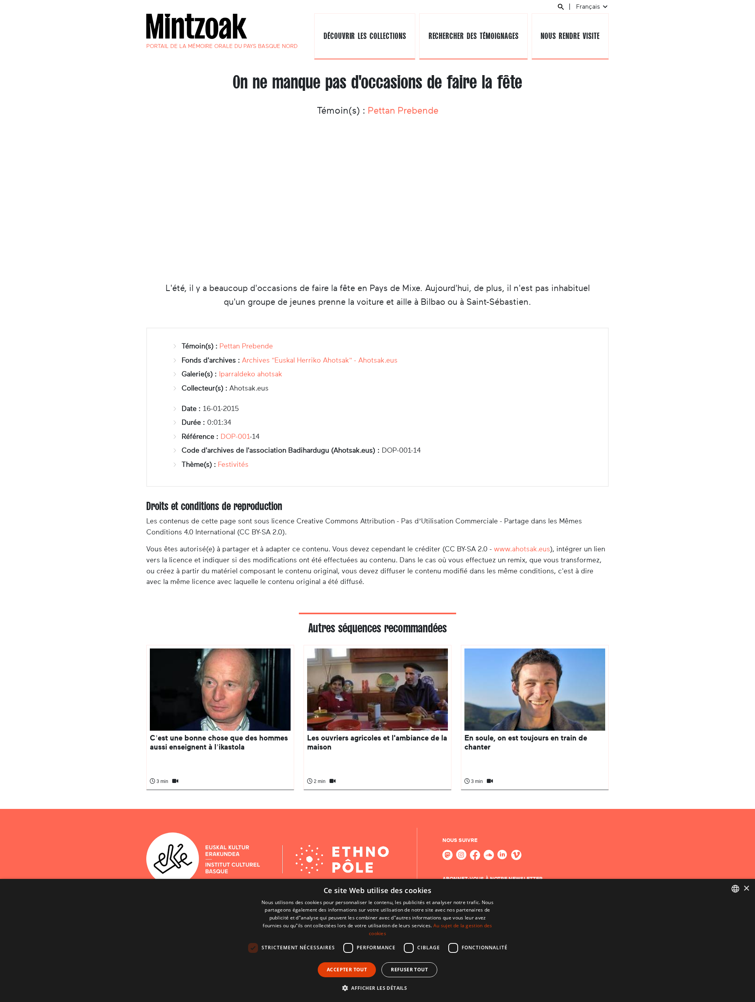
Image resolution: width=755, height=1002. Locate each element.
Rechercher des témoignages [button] (474, 36)
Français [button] (589, 6)
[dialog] (377, 940)
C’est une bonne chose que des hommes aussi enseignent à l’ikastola (219, 742)
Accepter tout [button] (347, 969)
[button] (377, 988)
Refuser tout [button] (409, 969)
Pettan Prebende (403, 110)
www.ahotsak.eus (522, 549)
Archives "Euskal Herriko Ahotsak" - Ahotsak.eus (320, 360)
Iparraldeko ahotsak (250, 374)
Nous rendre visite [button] (570, 36)
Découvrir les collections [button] (365, 36)
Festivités (233, 464)
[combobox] (735, 889)
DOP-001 (235, 436)
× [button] (746, 888)
